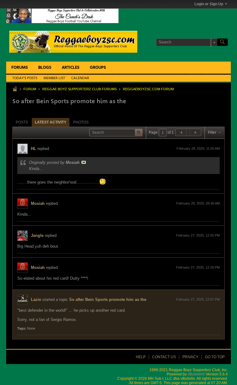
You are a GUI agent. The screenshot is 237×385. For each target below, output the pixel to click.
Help (141, 357)
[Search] (222, 42)
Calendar (80, 78)
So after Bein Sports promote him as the (107, 299)
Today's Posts (24, 78)
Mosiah (38, 203)
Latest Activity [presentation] (50, 122)
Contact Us (164, 357)
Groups (98, 67)
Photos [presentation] (81, 122)
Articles (70, 67)
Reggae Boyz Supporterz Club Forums (79, 89)
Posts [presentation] (22, 122)
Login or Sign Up (208, 4)
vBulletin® (196, 374)
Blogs (44, 67)
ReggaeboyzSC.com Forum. (149, 89)
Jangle (37, 235)
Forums (19, 67)
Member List (54, 78)
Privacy (190, 357)
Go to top (215, 357)
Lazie (36, 299)
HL (33, 148)
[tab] (21, 122)
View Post (83, 162)
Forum (29, 89)
